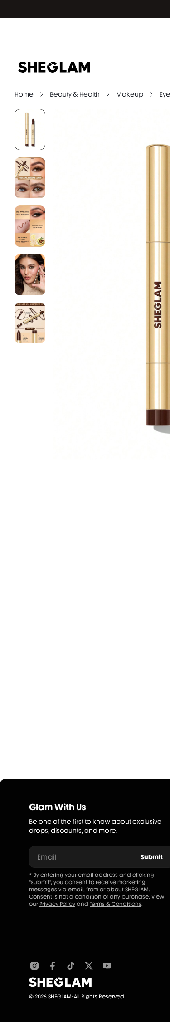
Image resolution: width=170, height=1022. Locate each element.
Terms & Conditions (115, 904)
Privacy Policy (57, 904)
